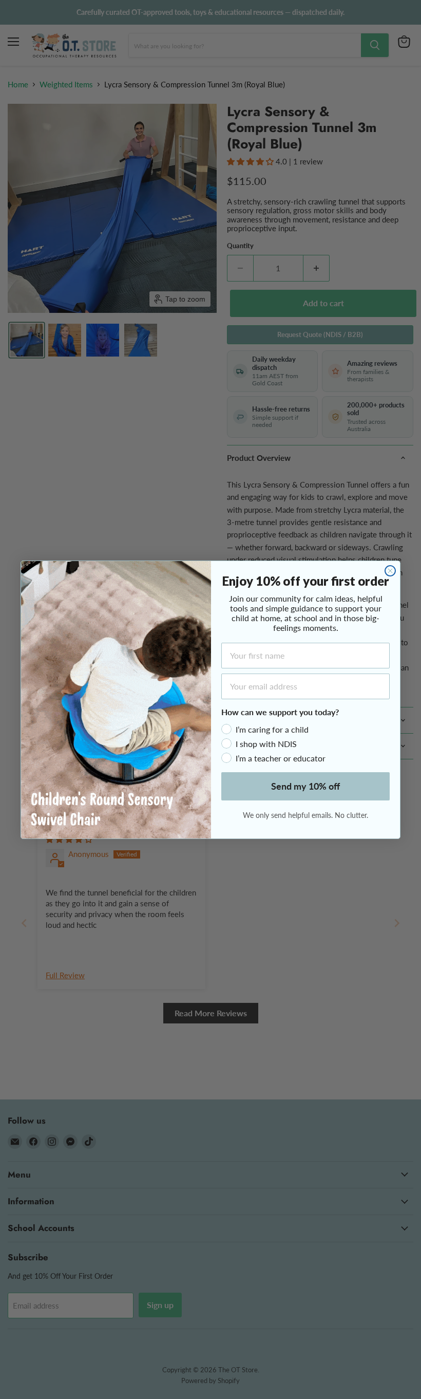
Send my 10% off (305, 786)
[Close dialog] (390, 571)
